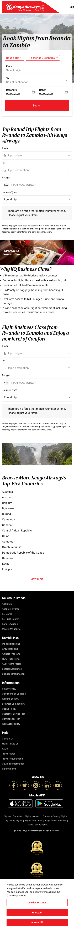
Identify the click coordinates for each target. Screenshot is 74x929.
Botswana (8, 508)
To (7, 78)
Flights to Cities (32, 816)
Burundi (7, 514)
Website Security (10, 698)
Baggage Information (13, 673)
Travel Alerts (8, 753)
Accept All (37, 922)
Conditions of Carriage (14, 693)
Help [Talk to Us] (10, 743)
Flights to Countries (12, 816)
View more (37, 579)
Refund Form (9, 768)
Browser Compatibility (13, 703)
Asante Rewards (10, 608)
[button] (43, 58)
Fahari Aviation (10, 624)
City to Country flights (37, 824)
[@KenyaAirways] (24, 785)
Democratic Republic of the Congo (23, 552)
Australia (7, 491)
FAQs (5, 748)
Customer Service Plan (13, 713)
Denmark (7, 558)
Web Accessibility (11, 723)
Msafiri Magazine (11, 629)
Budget (6, 177)
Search (37, 105)
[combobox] (38, 155)
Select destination (17, 82)
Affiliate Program (11, 653)
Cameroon (8, 519)
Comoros (7, 541)
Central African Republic (17, 530)
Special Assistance (12, 668)
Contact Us (8, 738)
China (5, 536)
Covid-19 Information (13, 763)
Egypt (5, 563)
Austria (6, 497)
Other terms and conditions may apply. (34, 232)
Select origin (14, 70)
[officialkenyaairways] (35, 785)
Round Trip (12, 57)
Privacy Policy (9, 688)
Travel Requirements (12, 758)
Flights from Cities (33, 820)
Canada (7, 525)
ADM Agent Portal (11, 663)
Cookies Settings (37, 902)
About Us (7, 603)
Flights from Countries (55, 820)
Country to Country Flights (55, 816)
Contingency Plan (11, 718)
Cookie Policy (9, 708)
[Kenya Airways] (13, 785)
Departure (11, 89)
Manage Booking (11, 643)
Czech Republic (11, 547)
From (9, 66)
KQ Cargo (7, 613)
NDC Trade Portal (11, 658)
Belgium (7, 502)
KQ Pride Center (10, 618)
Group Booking (10, 648)
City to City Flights (13, 820)
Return (42, 89)
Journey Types (9, 192)
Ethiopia (7, 569)
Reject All (36, 912)
